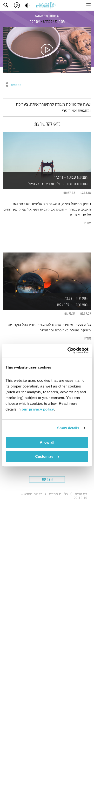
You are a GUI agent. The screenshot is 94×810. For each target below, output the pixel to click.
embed (16, 85)
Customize (44, 456)
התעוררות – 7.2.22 (76, 298)
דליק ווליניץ (52, 184)
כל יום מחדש (50, 22)
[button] (88, 5)
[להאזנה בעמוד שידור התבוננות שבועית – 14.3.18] (47, 152)
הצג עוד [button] (47, 479)
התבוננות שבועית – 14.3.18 (71, 178)
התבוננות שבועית (77, 184)
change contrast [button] (27, 5)
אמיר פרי (34, 22)
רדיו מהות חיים (47, 5)
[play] (17, 5)
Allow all (47, 442)
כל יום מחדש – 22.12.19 (47, 16)
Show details (68, 428)
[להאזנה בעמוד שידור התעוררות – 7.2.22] (47, 273)
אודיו (87, 223)
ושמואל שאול (36, 184)
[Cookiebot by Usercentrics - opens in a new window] (67, 350)
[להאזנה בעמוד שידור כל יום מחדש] (47, 50)
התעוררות (82, 305)
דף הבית (81, 494)
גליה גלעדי (62, 305)
